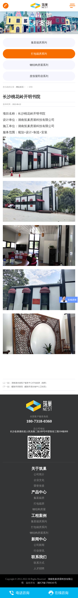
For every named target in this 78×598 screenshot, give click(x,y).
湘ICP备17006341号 (47, 582)
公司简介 (39, 474)
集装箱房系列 (39, 42)
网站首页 (20, 87)
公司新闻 (39, 545)
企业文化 (39, 480)
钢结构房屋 (39, 509)
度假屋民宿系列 (39, 76)
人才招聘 (39, 568)
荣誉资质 (39, 485)
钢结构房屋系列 (39, 65)
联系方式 (39, 562)
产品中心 (39, 492)
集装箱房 (39, 498)
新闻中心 (39, 539)
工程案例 (39, 515)
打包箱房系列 (39, 53)
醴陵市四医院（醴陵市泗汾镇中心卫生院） (30, 387)
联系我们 (39, 557)
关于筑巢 (39, 468)
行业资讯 (39, 550)
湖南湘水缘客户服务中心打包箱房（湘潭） (30, 383)
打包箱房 (39, 503)
